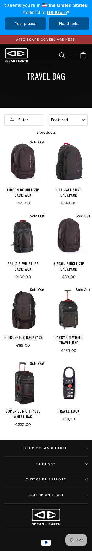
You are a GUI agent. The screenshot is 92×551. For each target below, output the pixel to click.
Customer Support (46, 479)
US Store (57, 12)
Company (46, 464)
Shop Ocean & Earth (46, 448)
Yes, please (25, 23)
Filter (22, 119)
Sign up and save (46, 495)
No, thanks (69, 23)
